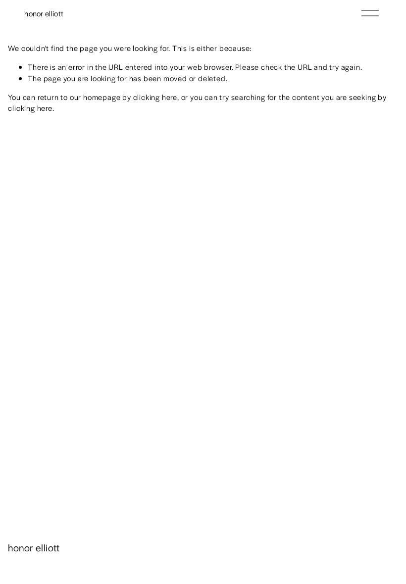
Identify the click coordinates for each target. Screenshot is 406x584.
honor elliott (43, 13)
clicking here (155, 97)
